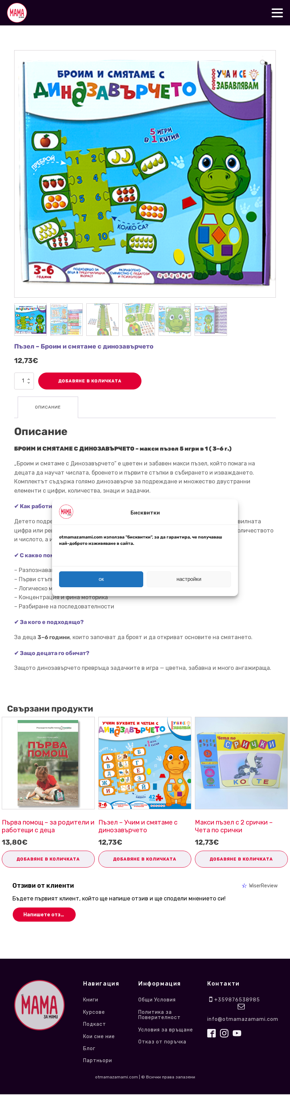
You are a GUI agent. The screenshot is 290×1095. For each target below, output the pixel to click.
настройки (188, 579)
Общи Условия (157, 999)
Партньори (97, 1060)
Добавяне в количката (90, 381)
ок (101, 579)
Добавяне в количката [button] (48, 859)
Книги (90, 999)
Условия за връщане (165, 1029)
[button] (263, 62)
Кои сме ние (99, 1036)
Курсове (94, 1012)
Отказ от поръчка (162, 1042)
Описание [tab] (48, 407)
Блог (89, 1048)
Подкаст (94, 1024)
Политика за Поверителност (159, 1015)
